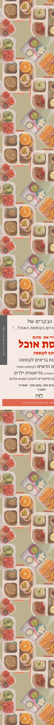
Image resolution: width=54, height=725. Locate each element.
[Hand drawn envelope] (39, 395)
